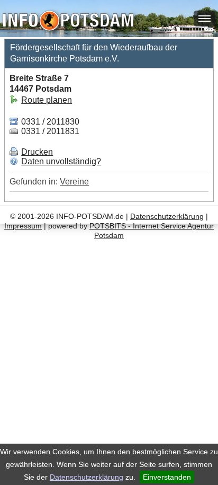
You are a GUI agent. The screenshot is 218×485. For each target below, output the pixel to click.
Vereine (74, 181)
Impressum (23, 226)
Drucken (37, 151)
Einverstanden (167, 477)
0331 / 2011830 (49, 121)
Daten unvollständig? (61, 161)
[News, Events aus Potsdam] (68, 22)
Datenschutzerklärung (86, 477)
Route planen (46, 99)
